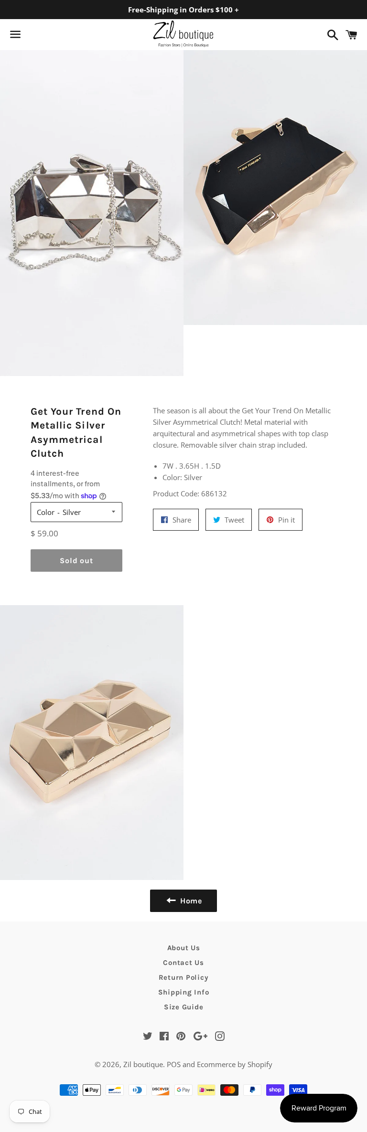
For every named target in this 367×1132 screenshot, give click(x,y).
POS (174, 1064)
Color (45, 512)
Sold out (76, 560)
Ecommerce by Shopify (234, 1064)
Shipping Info (183, 992)
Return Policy (184, 977)
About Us (183, 947)
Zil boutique (143, 1064)
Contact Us (183, 962)
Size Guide (184, 1007)
